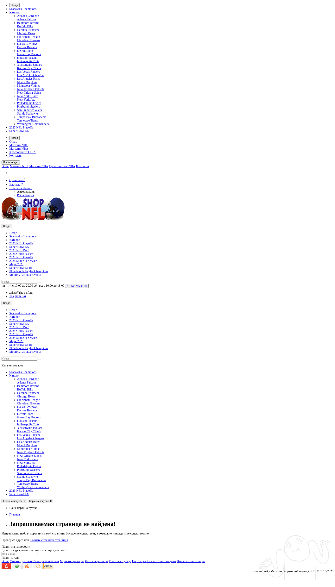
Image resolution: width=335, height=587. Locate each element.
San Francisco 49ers (29, 110)
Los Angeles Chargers (30, 75)
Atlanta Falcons (26, 19)
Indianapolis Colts (28, 61)
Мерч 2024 (16, 264)
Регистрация (25, 195)
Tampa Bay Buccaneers (31, 117)
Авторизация (26, 191)
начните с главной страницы (49, 540)
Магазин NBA (18, 148)
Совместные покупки (161, 561)
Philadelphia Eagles (29, 103)
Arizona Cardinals (28, 15)
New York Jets (26, 99)
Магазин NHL (18, 145)
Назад (14, 5)
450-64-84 (77, 285)
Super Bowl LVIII (20, 267)
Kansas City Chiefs (29, 68)
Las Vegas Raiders (28, 71)
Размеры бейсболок (46, 561)
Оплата (15, 561)
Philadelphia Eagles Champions (28, 271)
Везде (13, 232)
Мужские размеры (72, 561)
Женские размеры (96, 561)
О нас (13, 141)
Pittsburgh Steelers (28, 106)
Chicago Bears (26, 33)
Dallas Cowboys (27, 43)
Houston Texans (27, 57)
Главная (14, 514)
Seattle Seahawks (27, 113)
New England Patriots (30, 89)
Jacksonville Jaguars (29, 64)
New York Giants (27, 96)
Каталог (14, 12)
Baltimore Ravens (28, 22)
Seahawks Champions (22, 8)
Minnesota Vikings (28, 85)
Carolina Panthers (28, 29)
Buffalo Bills (25, 26)
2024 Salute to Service (23, 260)
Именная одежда (120, 561)
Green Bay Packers (29, 54)
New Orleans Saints (29, 92)
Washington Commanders (33, 124)
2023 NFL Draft (19, 250)
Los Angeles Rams (28, 78)
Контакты (15, 155)
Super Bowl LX (19, 131)
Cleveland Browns (28, 40)
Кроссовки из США (22, 152)
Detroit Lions (25, 50)
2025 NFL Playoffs (21, 127)
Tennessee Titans (27, 120)
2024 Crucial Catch (21, 253)
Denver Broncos (27, 47)
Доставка (26, 561)
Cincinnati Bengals (28, 36)
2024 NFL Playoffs (21, 257)
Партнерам (139, 561)
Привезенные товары (191, 561)
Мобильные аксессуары (25, 274)
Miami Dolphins (27, 82)
